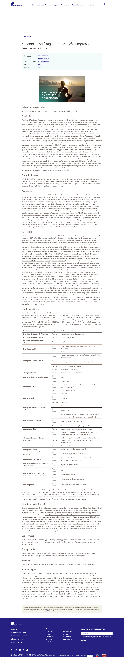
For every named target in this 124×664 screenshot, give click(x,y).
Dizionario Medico (44, 5)
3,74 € (40, 67)
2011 (39, 64)
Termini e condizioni (69, 629)
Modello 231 (49, 637)
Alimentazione (77, 5)
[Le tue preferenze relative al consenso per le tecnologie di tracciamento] (3, 661)
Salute (33, 5)
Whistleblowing (67, 639)
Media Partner (50, 642)
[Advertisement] (79, 20)
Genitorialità (89, 5)
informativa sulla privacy (96, 636)
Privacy (48, 634)
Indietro (28, 36)
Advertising (49, 639)
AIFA (48, 611)
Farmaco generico (43, 56)
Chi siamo (49, 629)
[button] (62, 88)
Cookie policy (67, 637)
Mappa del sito (67, 631)
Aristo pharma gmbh (43, 61)
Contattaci (49, 631)
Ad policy (65, 634)
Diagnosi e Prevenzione (61, 5)
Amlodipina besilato (43, 59)
